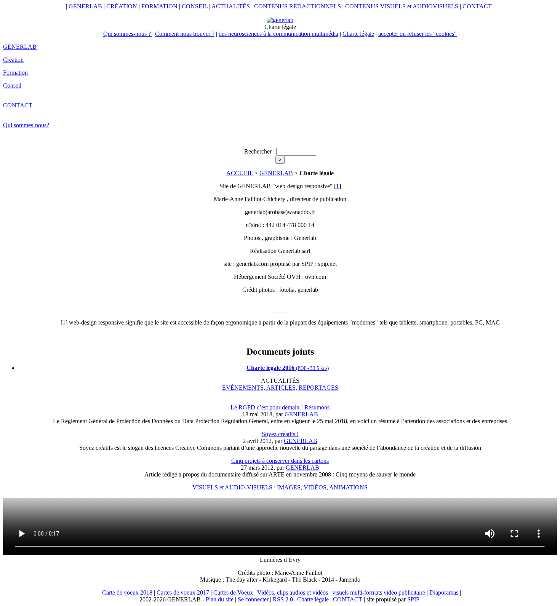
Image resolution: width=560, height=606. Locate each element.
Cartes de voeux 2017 (184, 592)
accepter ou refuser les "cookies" (417, 33)
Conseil (12, 85)
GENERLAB (86, 6)
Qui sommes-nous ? (127, 33)
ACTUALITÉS (231, 6)
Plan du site (220, 599)
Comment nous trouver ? (184, 33)
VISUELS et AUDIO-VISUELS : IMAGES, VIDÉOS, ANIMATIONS (280, 487)
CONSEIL (195, 6)
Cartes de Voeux (233, 592)
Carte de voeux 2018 (128, 592)
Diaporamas (444, 592)
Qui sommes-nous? (26, 125)
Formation (15, 72)
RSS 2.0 (283, 599)
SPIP (413, 599)
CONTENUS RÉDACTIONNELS (298, 6)
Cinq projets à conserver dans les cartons (280, 460)
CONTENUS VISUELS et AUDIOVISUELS (402, 6)
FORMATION (160, 6)
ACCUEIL (239, 173)
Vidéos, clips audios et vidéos (293, 592)
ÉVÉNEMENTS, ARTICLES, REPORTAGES (280, 387)
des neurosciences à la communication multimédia (278, 33)
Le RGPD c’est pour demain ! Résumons (280, 407)
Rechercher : (259, 151)
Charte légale (358, 33)
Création (13, 59)
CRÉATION (122, 6)
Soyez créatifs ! (280, 434)
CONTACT (477, 6)
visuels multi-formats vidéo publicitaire (379, 592)
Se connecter (253, 599)
